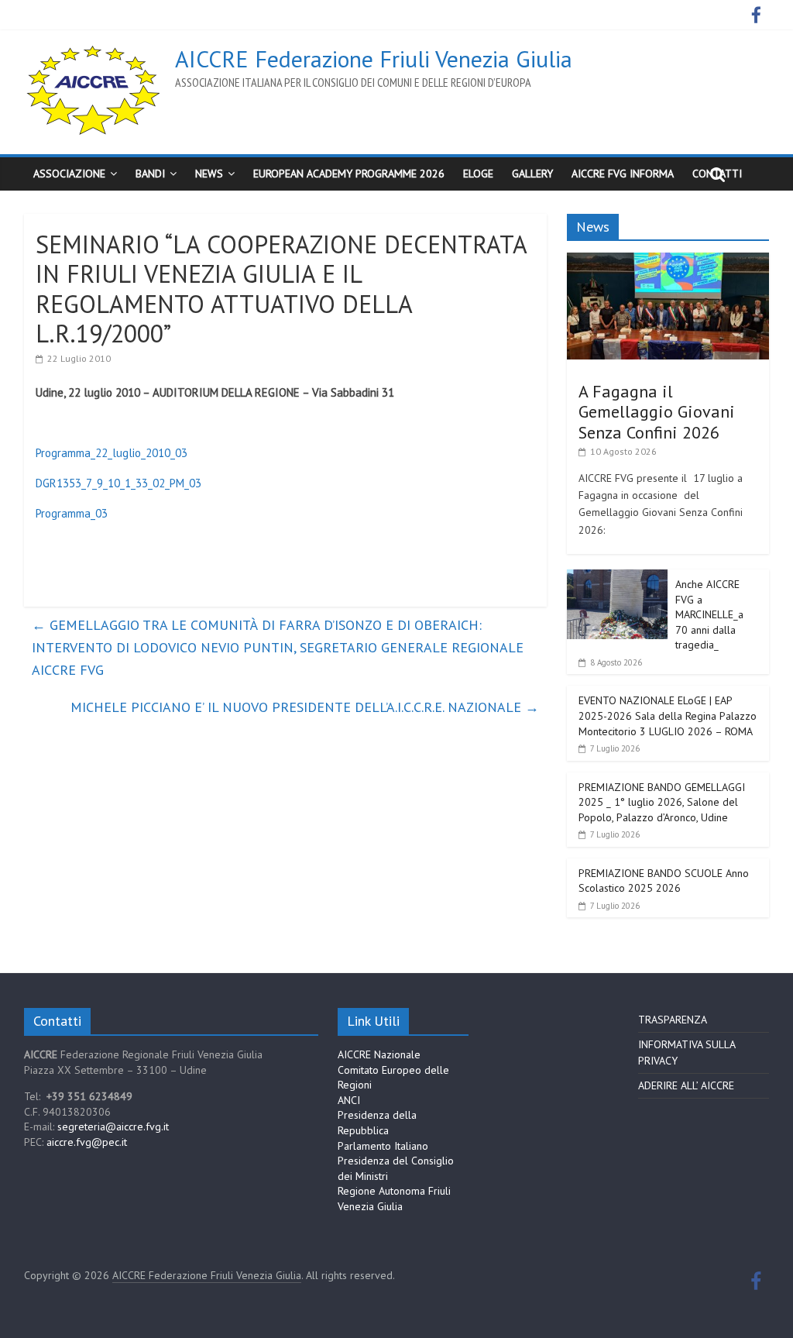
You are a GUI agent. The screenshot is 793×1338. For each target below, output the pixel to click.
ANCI (349, 1100)
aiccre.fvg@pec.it (86, 1142)
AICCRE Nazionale (379, 1054)
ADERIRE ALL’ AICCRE (686, 1085)
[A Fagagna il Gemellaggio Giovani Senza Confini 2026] (668, 261)
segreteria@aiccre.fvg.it (113, 1126)
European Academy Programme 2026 (349, 174)
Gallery (532, 174)
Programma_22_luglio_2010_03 (111, 452)
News (209, 174)
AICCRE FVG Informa (623, 174)
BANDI (150, 174)
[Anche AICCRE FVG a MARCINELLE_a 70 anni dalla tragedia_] (617, 578)
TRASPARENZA (672, 1020)
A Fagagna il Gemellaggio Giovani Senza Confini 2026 (656, 411)
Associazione (69, 174)
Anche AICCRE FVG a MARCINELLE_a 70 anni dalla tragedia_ (709, 614)
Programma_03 (72, 513)
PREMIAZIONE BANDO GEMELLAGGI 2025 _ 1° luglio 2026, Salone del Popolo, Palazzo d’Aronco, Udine (661, 802)
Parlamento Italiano (383, 1146)
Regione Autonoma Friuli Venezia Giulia (394, 1198)
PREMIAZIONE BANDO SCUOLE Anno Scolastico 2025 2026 (663, 881)
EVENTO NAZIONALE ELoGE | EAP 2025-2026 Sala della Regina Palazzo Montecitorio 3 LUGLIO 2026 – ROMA (667, 715)
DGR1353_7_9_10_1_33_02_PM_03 (118, 483)
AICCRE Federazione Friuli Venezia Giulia (373, 58)
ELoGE (478, 174)
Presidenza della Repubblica (377, 1122)
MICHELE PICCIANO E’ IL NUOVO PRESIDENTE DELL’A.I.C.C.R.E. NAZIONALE (304, 707)
